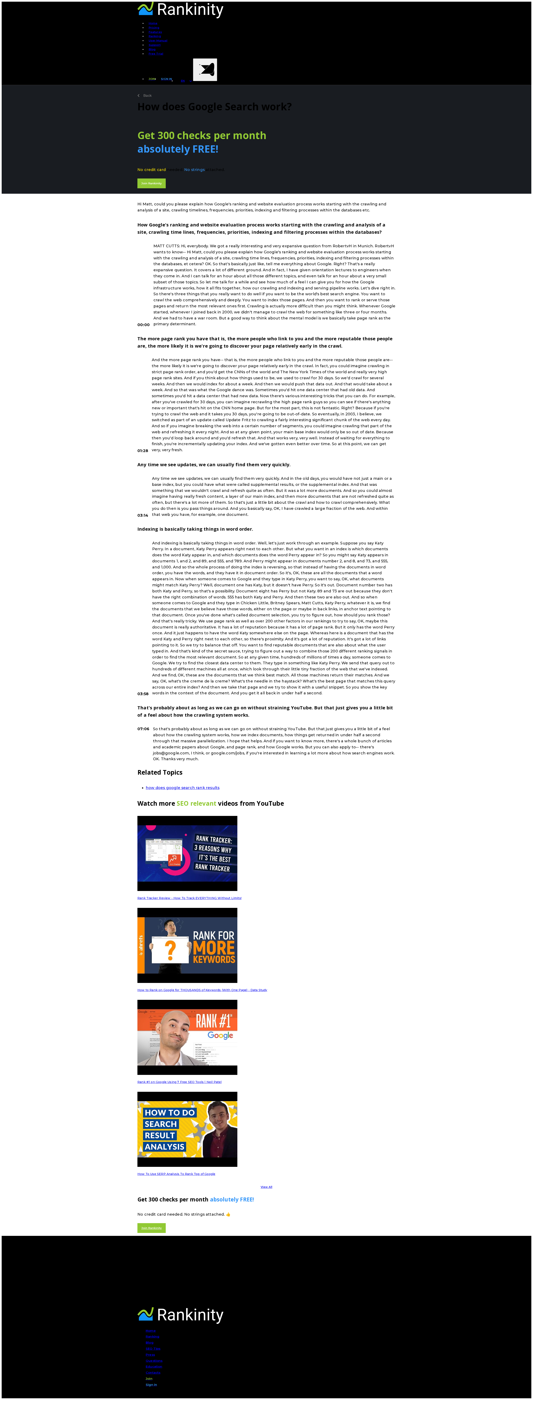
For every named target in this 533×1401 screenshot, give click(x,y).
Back (147, 96)
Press (150, 1355)
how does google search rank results (182, 787)
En (183, 80)
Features (155, 32)
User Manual (158, 40)
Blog (152, 49)
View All (266, 1187)
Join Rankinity (151, 183)
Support (155, 44)
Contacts (153, 1373)
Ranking (155, 36)
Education (154, 1366)
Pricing (154, 27)
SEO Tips (153, 1349)
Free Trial (156, 53)
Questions (154, 1361)
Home (153, 23)
